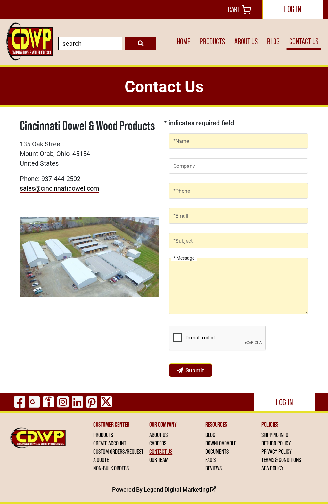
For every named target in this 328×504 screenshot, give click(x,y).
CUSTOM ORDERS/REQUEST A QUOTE (118, 455)
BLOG (273, 41)
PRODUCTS (212, 41)
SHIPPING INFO (274, 434)
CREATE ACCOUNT (109, 443)
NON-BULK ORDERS (111, 468)
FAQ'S (210, 459)
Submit (194, 370)
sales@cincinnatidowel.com (59, 188)
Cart (235, 9)
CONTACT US (303, 41)
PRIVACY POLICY (276, 451)
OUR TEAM (158, 459)
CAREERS (157, 443)
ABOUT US (246, 41)
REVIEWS (213, 468)
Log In (292, 9)
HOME (183, 41)
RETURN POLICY (276, 443)
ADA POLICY (272, 468)
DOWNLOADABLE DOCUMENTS (220, 447)
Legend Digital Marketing (177, 489)
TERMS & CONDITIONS (281, 459)
